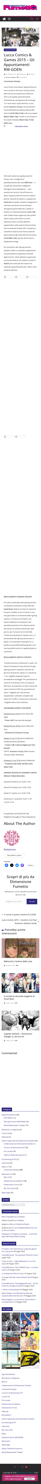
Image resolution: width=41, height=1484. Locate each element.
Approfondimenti (8, 1115)
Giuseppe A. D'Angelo (10, 1234)
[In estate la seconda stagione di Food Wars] (20, 974)
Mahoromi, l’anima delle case (18, 961)
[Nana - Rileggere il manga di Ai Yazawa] (11, 1359)
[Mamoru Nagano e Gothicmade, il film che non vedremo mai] (11, 1322)
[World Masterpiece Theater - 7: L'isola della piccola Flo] (30, 1322)
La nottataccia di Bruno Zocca (13, 1273)
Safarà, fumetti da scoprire (14, 1155)
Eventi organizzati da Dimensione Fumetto (18, 1141)
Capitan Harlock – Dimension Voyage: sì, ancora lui (18, 1035)
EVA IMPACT (8, 1118)
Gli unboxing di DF (9, 1159)
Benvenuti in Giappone (10, 1129)
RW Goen (32, 74)
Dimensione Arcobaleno (13, 1181)
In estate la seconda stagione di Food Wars (19, 997)
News (4, 1167)
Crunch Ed (6, 1133)
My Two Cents (9, 1188)
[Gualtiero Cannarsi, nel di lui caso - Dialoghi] (11, 1340)
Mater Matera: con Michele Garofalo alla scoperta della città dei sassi (17, 1294)
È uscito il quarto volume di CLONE (20, 914)
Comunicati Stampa (10, 50)
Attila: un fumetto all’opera (19, 1224)
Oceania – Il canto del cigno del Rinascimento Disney (19, 1235)
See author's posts (14, 855)
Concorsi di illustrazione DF (14, 1147)
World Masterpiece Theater (14, 1125)
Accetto (29, 1479)
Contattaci (21, 1217)
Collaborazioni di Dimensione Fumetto (18, 1144)
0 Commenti (23, 77)
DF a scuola (8, 1151)
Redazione (22, 74)
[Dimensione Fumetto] (4, 18)
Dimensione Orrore (11, 1184)
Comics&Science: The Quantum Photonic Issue (19, 1255)
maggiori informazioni (15, 1479)
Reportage (6, 1192)
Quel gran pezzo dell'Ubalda (14, 1121)
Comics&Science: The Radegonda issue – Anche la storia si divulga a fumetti (20, 1284)
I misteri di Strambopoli (11, 1289)
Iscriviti (32, 901)
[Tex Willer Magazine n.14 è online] (30, 1359)
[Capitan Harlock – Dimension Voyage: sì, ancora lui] (20, 1012)
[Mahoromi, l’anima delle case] (20, 939)
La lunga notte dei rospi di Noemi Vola (16, 1277)
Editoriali (5, 1137)
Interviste (5, 1163)
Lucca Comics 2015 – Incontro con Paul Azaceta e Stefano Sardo (19, 922)
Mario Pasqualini (8, 1217)
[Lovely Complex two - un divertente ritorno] (30, 1340)
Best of (6, 1177)
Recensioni (6, 1174)
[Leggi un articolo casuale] (36, 18)
